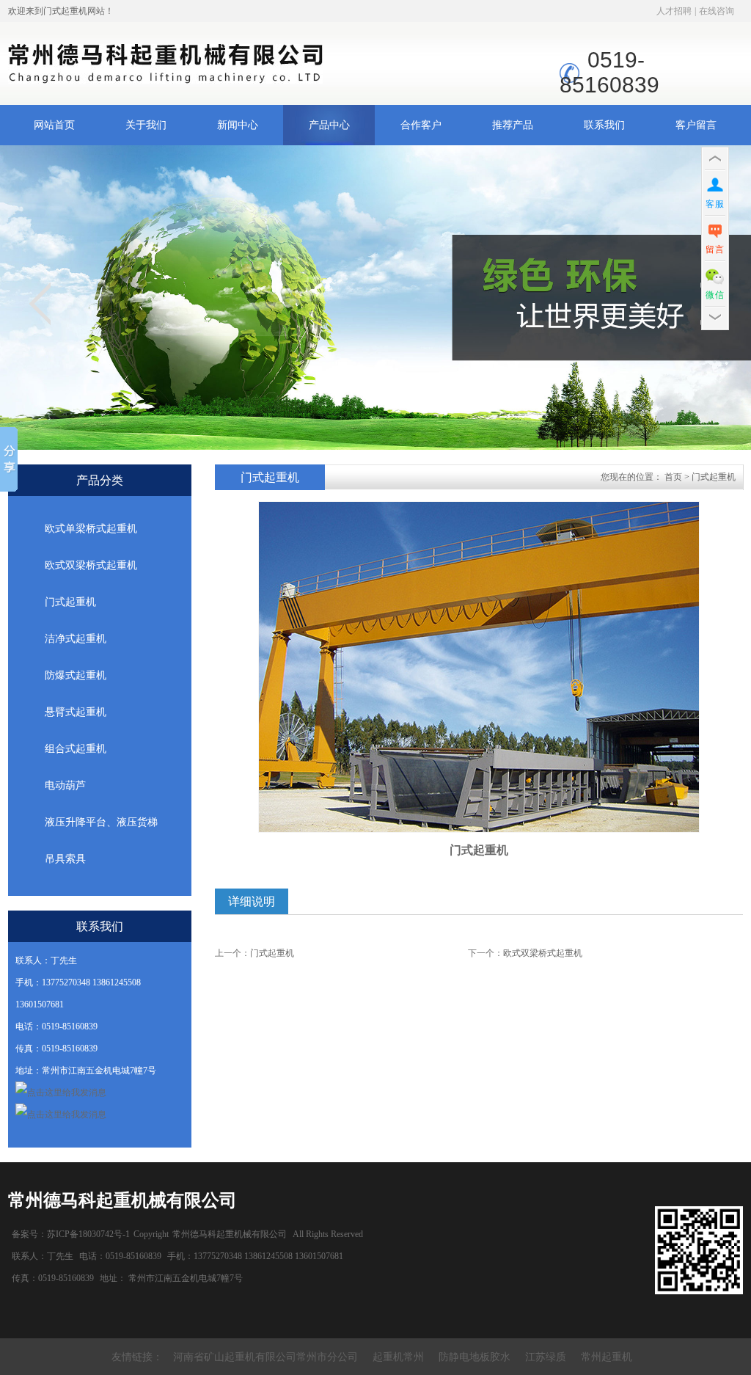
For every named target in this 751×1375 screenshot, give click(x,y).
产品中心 (329, 125)
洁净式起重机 (75, 638)
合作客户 (421, 125)
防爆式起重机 (75, 675)
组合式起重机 (75, 748)
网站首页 (54, 125)
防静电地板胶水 (474, 1357)
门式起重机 (70, 602)
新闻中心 (237, 125)
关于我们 (145, 125)
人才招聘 (674, 11)
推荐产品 (512, 125)
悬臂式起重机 (75, 712)
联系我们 (604, 125)
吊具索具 (65, 858)
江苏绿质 (545, 1357)
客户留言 (696, 125)
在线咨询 (716, 11)
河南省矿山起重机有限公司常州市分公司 (265, 1357)
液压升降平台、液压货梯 (101, 822)
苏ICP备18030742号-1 (88, 1234)
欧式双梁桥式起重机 (91, 565)
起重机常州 (398, 1357)
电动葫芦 (65, 785)
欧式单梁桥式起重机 (91, 528)
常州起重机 (606, 1357)
